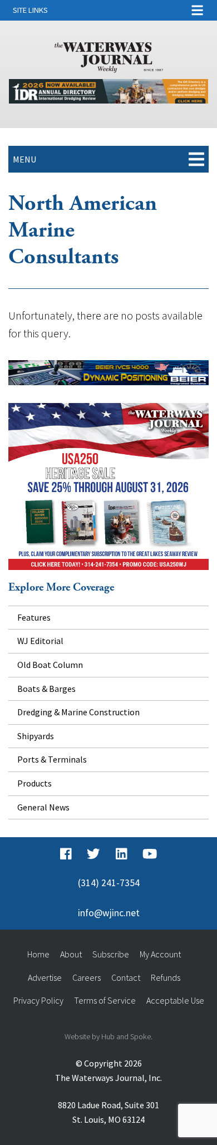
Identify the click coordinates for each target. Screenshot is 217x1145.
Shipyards (35, 735)
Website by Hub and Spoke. (108, 1036)
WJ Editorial (40, 640)
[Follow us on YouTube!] (149, 854)
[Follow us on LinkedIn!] (121, 854)
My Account (160, 954)
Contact (125, 977)
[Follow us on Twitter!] (93, 854)
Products (34, 783)
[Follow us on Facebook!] (66, 854)
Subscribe (110, 954)
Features (34, 617)
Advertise (45, 977)
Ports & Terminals (52, 759)
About (71, 954)
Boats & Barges (46, 688)
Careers (86, 977)
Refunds (165, 977)
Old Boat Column (50, 664)
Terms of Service (105, 1000)
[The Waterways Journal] (109, 55)
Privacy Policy (38, 1000)
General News (43, 807)
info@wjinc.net (109, 913)
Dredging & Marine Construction (78, 712)
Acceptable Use (175, 1000)
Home (38, 954)
